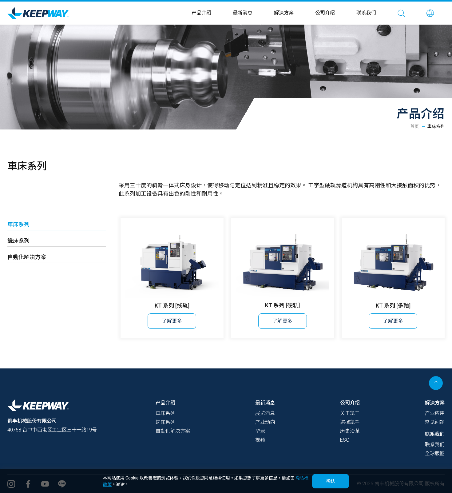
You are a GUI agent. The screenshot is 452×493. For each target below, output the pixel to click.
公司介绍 (325, 13)
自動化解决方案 (26, 257)
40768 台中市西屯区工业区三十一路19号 (52, 430)
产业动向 (265, 422)
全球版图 (435, 453)
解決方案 (284, 13)
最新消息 (242, 13)
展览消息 (265, 413)
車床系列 (18, 224)
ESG (344, 440)
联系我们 (366, 13)
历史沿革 (350, 431)
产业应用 (435, 413)
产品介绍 (201, 13)
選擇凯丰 (350, 422)
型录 (260, 431)
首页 (414, 126)
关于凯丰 (350, 413)
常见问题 (435, 422)
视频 (260, 440)
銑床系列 (18, 240)
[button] (430, 13)
